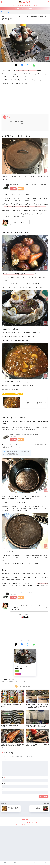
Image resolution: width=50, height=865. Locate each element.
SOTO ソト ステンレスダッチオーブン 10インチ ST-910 (24, 434)
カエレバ (15, 185)
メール (4, 783)
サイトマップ (27, 5)
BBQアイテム (12, 679)
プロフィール (20, 5)
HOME (26, 819)
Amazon (21, 188)
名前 (3, 777)
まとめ (6, 128)
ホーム (14, 5)
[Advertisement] (25, 100)
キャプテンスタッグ (12, 681)
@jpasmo (29, 607)
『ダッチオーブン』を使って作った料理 (14, 123)
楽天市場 (14, 188)
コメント (5, 760)
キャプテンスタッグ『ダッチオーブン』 (13, 121)
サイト (3, 790)
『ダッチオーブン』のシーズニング (13, 125)
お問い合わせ (34, 5)
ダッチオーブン (22, 681)
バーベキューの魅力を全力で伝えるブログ (25, 8)
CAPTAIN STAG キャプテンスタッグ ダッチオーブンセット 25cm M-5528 (28, 184)
